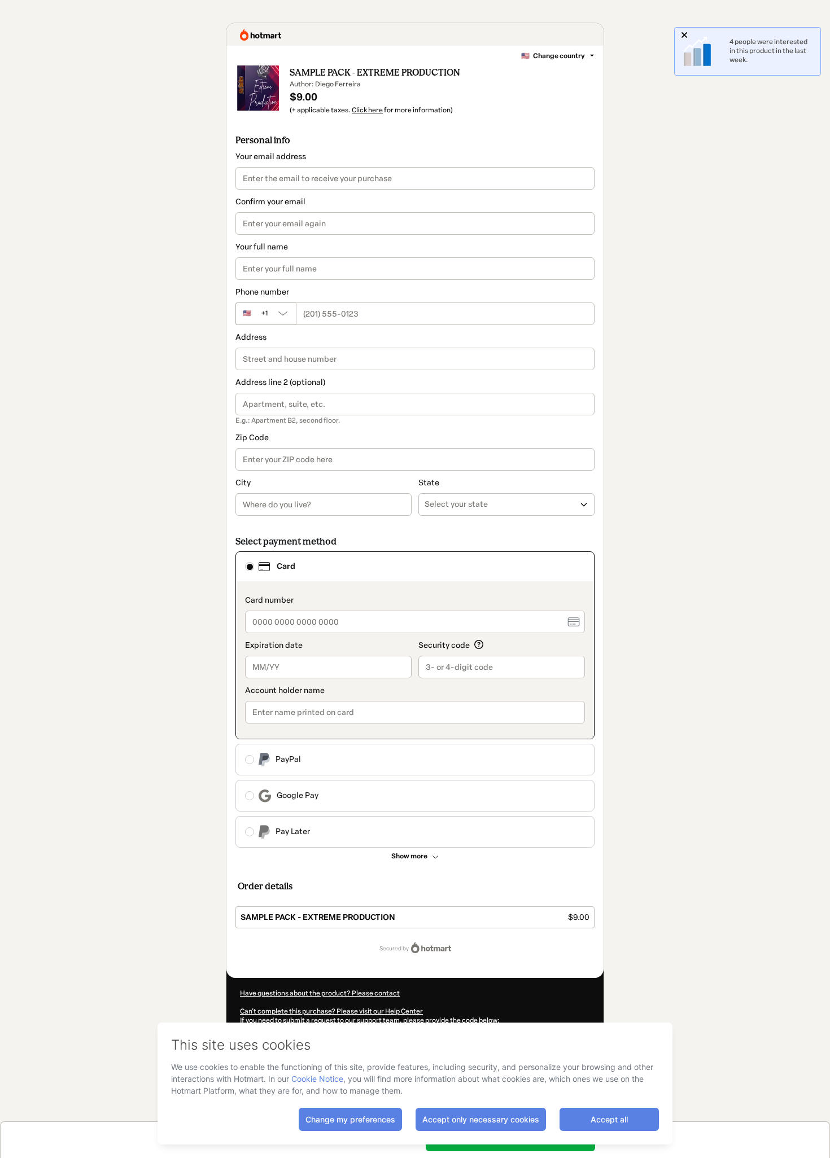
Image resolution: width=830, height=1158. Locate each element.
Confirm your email (270, 202)
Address (251, 337)
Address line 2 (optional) (280, 382)
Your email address (270, 156)
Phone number (262, 292)
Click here (367, 110)
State (428, 483)
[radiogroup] (415, 699)
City (243, 483)
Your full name (261, 247)
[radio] (249, 566)
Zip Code (252, 437)
